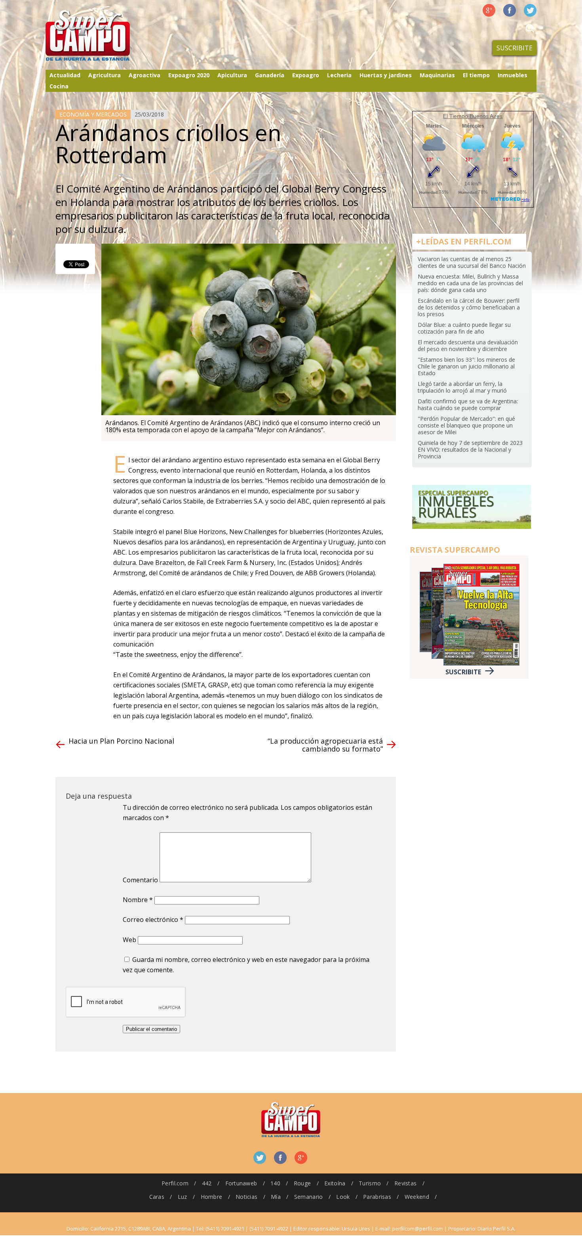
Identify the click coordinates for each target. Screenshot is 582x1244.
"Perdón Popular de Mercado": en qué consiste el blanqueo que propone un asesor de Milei (466, 425)
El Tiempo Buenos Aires (472, 116)
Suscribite (514, 48)
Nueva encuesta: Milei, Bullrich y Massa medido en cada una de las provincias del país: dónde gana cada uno (470, 283)
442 (207, 1183)
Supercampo (104, 35)
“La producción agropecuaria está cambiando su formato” (325, 745)
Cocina (58, 86)
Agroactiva (144, 75)
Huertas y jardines (385, 75)
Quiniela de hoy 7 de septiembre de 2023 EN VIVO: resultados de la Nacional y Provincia (470, 449)
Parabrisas (377, 1196)
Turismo (370, 1183)
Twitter (530, 10)
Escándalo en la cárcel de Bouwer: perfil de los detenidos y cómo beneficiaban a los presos (469, 307)
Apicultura (232, 75)
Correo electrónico (153, 919)
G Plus (489, 10)
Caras (156, 1196)
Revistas (405, 1183)
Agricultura (104, 75)
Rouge (302, 1183)
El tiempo (476, 75)
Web (129, 939)
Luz (182, 1196)
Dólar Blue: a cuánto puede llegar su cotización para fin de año (464, 328)
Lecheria (339, 75)
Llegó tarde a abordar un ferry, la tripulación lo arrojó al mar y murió (462, 387)
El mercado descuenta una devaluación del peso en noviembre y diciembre (468, 345)
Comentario (140, 880)
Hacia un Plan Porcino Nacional (121, 741)
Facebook (509, 10)
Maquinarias (437, 75)
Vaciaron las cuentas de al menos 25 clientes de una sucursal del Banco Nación (472, 262)
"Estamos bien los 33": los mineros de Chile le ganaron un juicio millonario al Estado (466, 366)
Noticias (246, 1196)
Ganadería (269, 75)
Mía (276, 1196)
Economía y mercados (93, 114)
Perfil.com (175, 1183)
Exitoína (334, 1183)
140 (275, 1183)
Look (343, 1196)
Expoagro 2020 (188, 75)
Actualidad (64, 75)
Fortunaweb (241, 1183)
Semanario (308, 1196)
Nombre (138, 899)
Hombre (212, 1196)
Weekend (417, 1196)
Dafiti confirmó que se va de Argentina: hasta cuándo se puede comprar (468, 404)
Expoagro (305, 75)
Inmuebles (512, 75)
